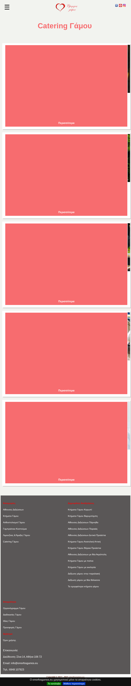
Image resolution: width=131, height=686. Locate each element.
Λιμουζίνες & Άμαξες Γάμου (16, 535)
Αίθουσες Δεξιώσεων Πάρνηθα (83, 522)
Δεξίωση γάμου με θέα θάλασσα (84, 580)
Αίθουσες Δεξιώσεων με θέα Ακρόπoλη (87, 554)
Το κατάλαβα (54, 683)
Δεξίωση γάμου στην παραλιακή (84, 573)
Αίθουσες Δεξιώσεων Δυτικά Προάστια (87, 535)
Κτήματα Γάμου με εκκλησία (82, 567)
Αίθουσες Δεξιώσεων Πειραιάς (83, 529)
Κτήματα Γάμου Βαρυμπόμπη (83, 516)
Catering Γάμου (11, 541)
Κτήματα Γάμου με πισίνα (80, 561)
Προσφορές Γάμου (12, 627)
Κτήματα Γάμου (11, 516)
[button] (116, 6)
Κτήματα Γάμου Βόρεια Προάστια (84, 548)
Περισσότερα (66, 123)
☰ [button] (7, 7)
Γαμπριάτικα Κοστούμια (15, 529)
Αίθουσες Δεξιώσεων (13, 509)
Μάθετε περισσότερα (74, 683)
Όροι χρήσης (9, 640)
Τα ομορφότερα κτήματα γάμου (83, 586)
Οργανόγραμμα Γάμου (14, 608)
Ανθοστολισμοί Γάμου (14, 522)
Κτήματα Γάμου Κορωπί (80, 509)
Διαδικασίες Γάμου (12, 614)
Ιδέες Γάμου (9, 621)
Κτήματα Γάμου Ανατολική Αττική (84, 541)
